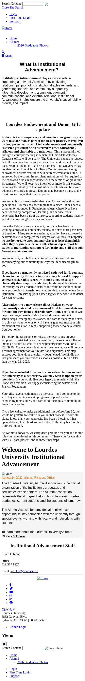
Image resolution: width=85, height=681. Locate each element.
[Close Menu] (4, 644)
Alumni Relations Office (28, 477)
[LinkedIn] (10, 599)
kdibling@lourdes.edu (24, 571)
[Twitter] (11, 588)
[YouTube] (11, 592)
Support (14, 21)
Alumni (14, 42)
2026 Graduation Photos (32, 45)
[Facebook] (10, 585)
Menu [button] (8, 55)
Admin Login (17, 627)
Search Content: (12, 3)
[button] (3, 52)
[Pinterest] (11, 602)
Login (13, 14)
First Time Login (19, 17)
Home (13, 38)
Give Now (8, 609)
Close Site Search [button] (13, 7)
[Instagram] (10, 595)
